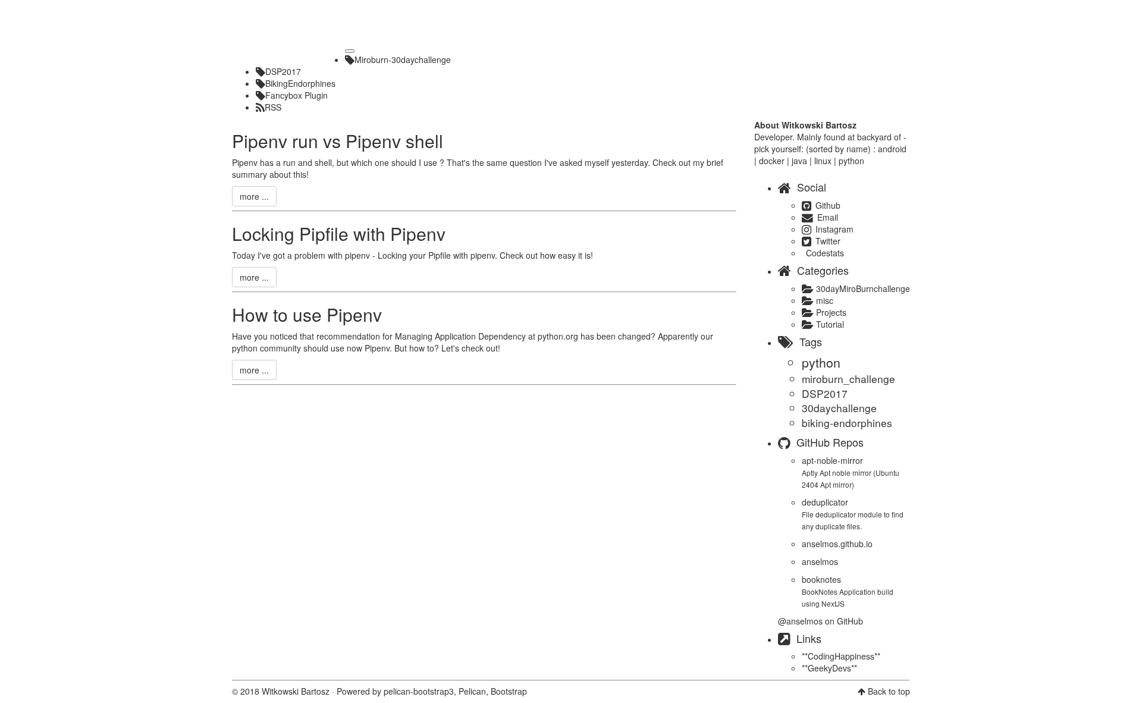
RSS (273, 107)
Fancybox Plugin (296, 95)
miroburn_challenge (848, 378)
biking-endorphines (847, 422)
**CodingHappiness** (841, 656)
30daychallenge (839, 407)
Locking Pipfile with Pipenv (338, 233)
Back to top (889, 691)
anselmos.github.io (837, 544)
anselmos (820, 561)
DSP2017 (283, 71)
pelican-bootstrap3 (419, 691)
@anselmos (800, 621)
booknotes (821, 579)
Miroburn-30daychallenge (402, 59)
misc (823, 300)
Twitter (826, 241)
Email (826, 217)
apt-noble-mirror (832, 460)
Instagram (833, 229)
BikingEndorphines (300, 83)
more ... (254, 196)
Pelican (472, 691)
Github (826, 205)
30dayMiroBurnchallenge (862, 288)
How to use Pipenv (307, 314)
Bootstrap (509, 691)
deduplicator (825, 502)
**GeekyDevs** (829, 668)
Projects (830, 312)
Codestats (824, 253)
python (821, 362)
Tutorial (829, 324)
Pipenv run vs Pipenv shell (337, 140)
